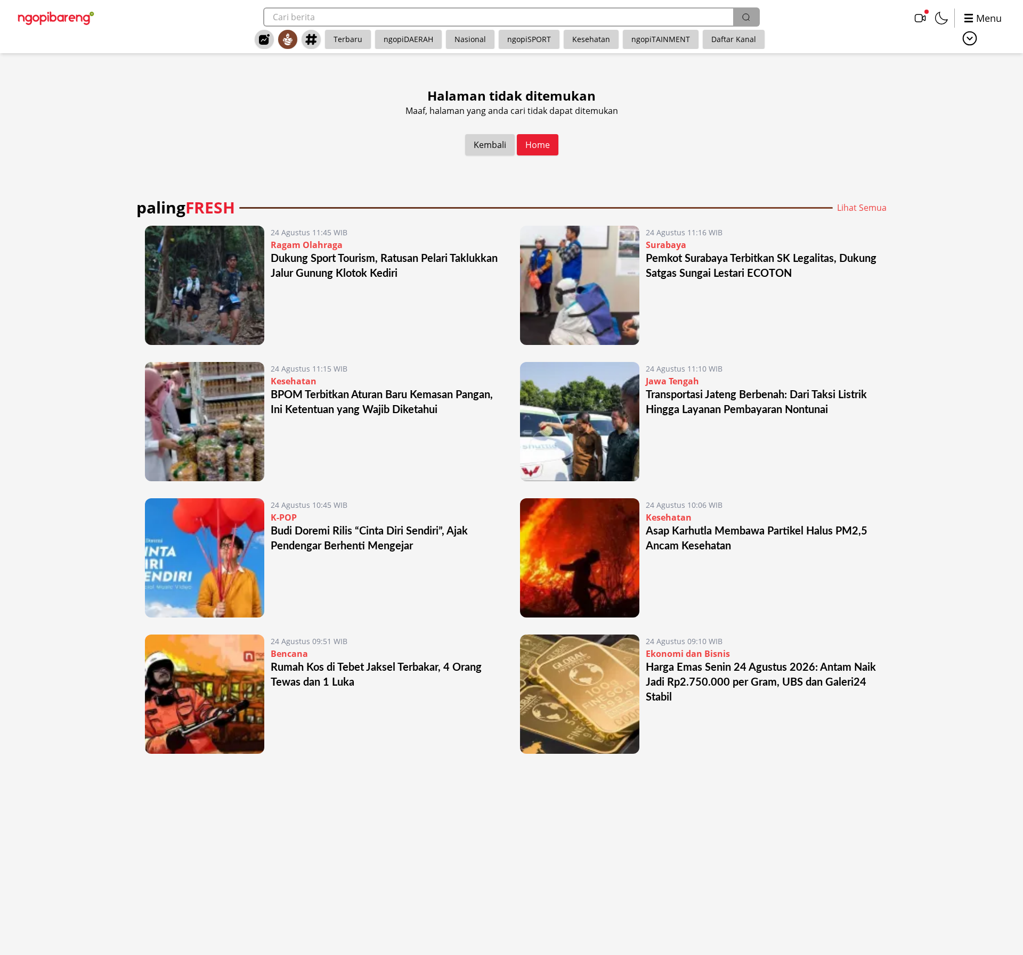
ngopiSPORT (529, 39)
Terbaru (348, 39)
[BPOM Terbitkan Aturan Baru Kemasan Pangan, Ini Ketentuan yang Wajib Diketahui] (204, 421)
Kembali (490, 145)
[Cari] (746, 17)
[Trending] (264, 39)
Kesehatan (591, 39)
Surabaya (666, 245)
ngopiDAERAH (408, 39)
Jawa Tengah (672, 381)
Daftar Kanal (733, 39)
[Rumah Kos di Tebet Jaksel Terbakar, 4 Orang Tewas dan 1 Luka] (204, 694)
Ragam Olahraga (307, 245)
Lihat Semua (862, 207)
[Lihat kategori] (969, 38)
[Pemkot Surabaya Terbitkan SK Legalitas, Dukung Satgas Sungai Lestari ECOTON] (579, 285)
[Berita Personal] (287, 39)
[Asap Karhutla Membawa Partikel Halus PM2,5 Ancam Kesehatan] (579, 558)
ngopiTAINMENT (660, 39)
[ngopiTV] (920, 18)
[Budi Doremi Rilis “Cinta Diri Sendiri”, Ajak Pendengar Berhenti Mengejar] (204, 558)
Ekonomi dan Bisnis (688, 654)
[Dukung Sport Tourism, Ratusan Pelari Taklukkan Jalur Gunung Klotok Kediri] (204, 285)
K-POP (284, 517)
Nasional (470, 39)
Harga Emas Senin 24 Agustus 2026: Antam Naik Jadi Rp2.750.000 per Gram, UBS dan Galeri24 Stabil (761, 682)
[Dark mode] (941, 18)
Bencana (289, 654)
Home (537, 145)
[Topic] (311, 39)
